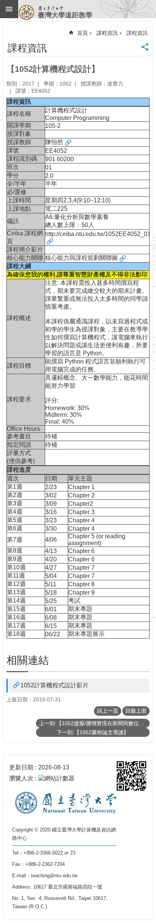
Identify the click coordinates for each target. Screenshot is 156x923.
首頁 (82, 33)
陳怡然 (54, 142)
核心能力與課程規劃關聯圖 (81, 258)
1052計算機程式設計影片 (54, 685)
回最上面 (136, 711)
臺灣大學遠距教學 (65, 15)
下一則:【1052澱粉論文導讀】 (93, 732)
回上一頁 (107, 711)
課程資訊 (107, 33)
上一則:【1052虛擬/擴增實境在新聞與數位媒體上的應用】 (94, 723)
